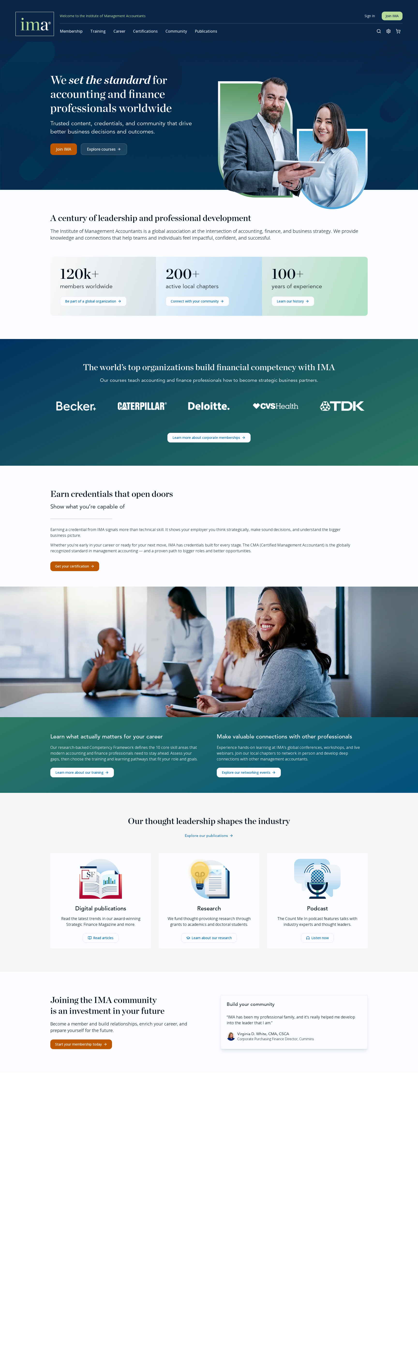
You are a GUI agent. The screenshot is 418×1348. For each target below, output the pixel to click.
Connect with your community (195, 301)
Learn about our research (212, 937)
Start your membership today (78, 1044)
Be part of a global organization (90, 301)
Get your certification (72, 566)
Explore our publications (206, 835)
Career (119, 31)
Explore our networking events (246, 772)
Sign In (370, 16)
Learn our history (290, 301)
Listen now (320, 937)
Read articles (103, 937)
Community (176, 31)
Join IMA (392, 16)
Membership (71, 31)
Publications (206, 31)
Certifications (145, 31)
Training (98, 31)
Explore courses (101, 149)
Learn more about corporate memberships (206, 437)
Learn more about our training (79, 772)
